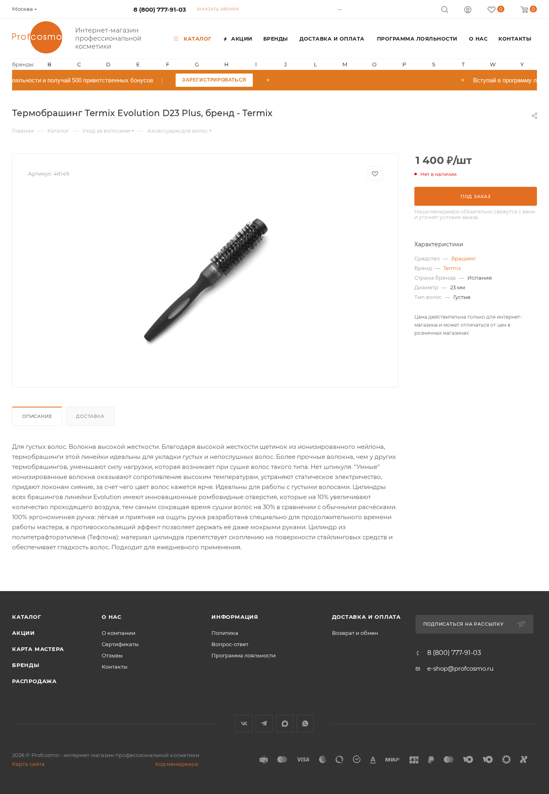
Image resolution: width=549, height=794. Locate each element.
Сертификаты (120, 644)
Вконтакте (243, 723)
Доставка (90, 416)
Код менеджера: (177, 764)
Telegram (264, 723)
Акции (23, 633)
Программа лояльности (243, 655)
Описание (37, 416)
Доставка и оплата (366, 617)
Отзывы (112, 655)
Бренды (25, 665)
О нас (111, 617)
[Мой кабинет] (467, 11)
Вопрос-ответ (229, 644)
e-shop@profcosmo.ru (460, 668)
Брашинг (463, 258)
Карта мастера (38, 649)
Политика (224, 633)
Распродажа (34, 681)
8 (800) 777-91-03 (159, 9)
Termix (452, 268)
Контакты (114, 666)
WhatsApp (305, 723)
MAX (284, 723)
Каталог (26, 617)
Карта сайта (28, 764)
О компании (118, 633)
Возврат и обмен (355, 633)
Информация (234, 617)
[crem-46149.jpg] (205, 281)
